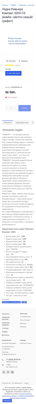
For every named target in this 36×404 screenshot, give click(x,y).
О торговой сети (25, 316)
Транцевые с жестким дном (11, 302)
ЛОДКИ (24, 302)
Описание (8, 123)
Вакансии (23, 323)
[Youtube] (12, 372)
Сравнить (24, 61)
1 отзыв (17, 65)
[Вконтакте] (4, 372)
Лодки (5, 332)
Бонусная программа (9, 343)
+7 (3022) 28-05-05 (13, 359)
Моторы (5, 335)
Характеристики (22, 123)
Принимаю (7, 400)
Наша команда (25, 320)
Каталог (5, 314)
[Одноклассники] (8, 372)
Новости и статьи (25, 343)
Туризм (5, 328)
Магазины (23, 327)
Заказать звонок (11, 361)
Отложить (12, 61)
